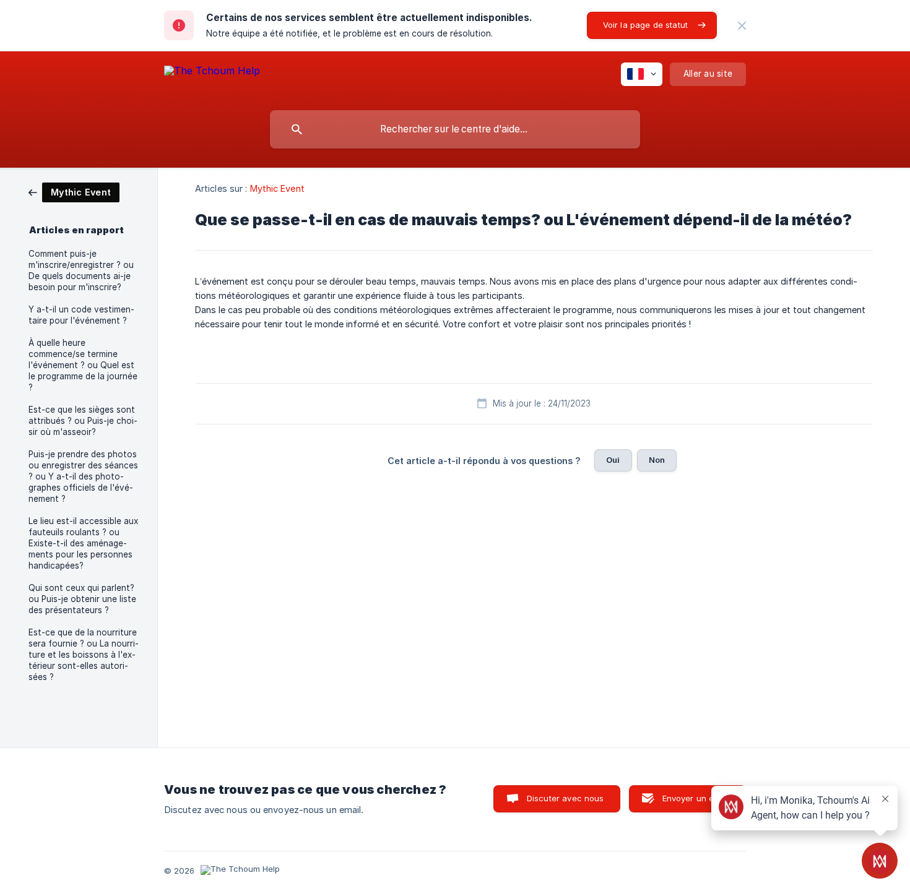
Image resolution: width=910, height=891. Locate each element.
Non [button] (657, 460)
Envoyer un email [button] (696, 798)
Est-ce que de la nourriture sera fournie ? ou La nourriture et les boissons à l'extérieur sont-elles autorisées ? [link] (83, 654)
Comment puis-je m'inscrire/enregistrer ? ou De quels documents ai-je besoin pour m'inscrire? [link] (81, 270)
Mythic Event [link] (277, 188)
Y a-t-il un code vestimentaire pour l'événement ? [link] (81, 314)
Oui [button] (613, 460)
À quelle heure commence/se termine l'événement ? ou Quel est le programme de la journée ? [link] (82, 365)
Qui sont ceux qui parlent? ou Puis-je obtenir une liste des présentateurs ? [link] (82, 599)
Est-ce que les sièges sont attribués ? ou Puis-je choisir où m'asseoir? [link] (82, 421)
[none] (742, 26)
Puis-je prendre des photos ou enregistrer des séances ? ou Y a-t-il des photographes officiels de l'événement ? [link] (83, 476)
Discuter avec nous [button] (565, 798)
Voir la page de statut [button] (645, 25)
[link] (73, 191)
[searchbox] (455, 129)
